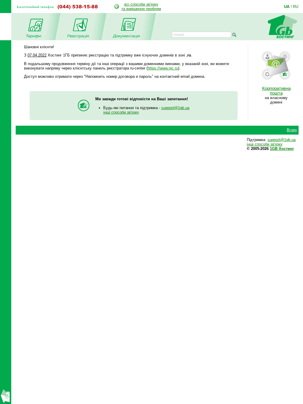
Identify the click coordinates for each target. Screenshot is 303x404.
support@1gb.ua (175, 108)
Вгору (292, 130)
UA (286, 6)
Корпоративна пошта (276, 91)
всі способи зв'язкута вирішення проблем (141, 6)
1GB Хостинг (282, 148)
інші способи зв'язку (121, 112)
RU (295, 6)
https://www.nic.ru (163, 68)
